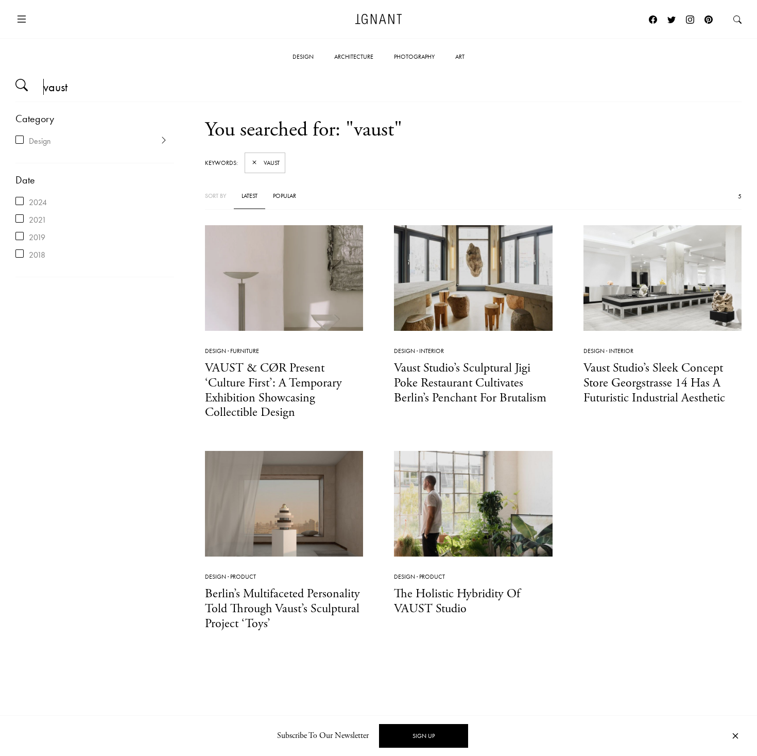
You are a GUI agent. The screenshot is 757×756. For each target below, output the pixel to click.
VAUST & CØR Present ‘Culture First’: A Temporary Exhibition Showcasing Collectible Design (273, 390)
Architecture (353, 57)
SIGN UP (423, 736)
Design (303, 57)
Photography (414, 57)
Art (459, 57)
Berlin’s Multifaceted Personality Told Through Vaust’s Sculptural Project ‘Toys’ (282, 608)
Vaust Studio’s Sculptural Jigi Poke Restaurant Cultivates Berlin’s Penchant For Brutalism (470, 383)
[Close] (735, 736)
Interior (431, 351)
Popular (284, 196)
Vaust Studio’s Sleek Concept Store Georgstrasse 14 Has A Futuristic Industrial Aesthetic (654, 383)
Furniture (244, 351)
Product (243, 577)
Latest (249, 196)
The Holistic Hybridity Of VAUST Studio (457, 601)
